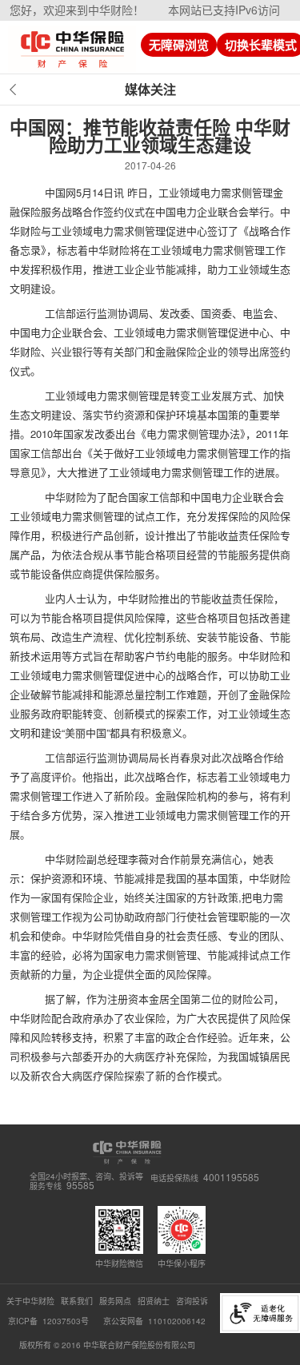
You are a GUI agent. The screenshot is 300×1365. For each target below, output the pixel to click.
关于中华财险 (30, 1301)
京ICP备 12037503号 (49, 1321)
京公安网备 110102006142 (154, 1321)
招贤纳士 (154, 1301)
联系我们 (77, 1301)
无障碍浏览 (179, 45)
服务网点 (115, 1301)
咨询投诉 (192, 1301)
